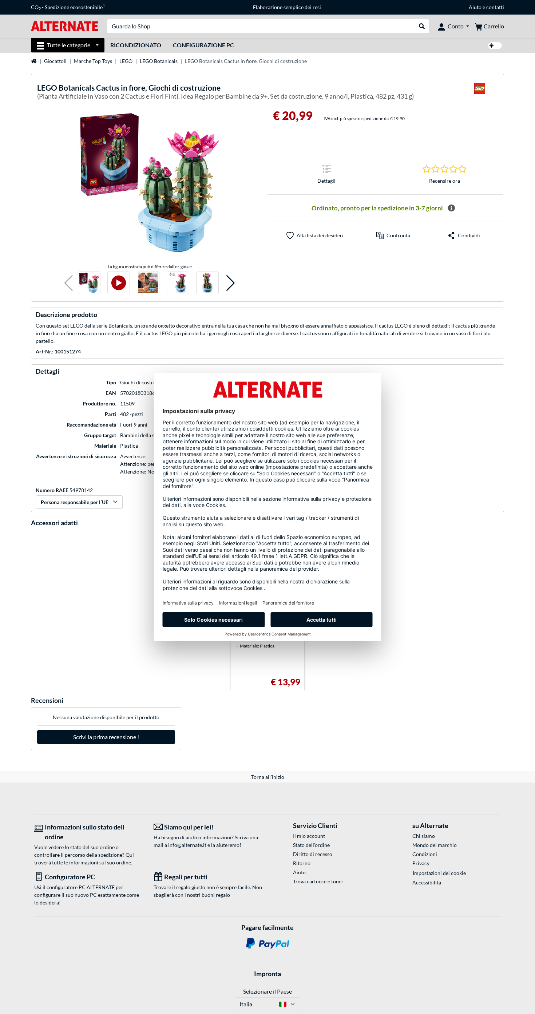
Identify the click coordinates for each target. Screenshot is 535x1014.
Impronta (267, 974)
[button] (69, 283)
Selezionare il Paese (267, 991)
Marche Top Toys (93, 61)
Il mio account (309, 836)
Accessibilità (426, 882)
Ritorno (301, 863)
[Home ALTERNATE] (64, 26)
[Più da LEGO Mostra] (479, 93)
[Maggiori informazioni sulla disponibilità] (451, 208)
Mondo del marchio (434, 845)
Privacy (420, 863)
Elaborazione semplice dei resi (287, 7)
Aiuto (475, 7)
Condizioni (424, 854)
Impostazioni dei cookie (439, 873)
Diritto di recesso (312, 854)
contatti (495, 7)
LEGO (125, 61)
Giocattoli (55, 61)
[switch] (495, 45)
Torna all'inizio (267, 777)
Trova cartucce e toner (318, 881)
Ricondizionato (135, 44)
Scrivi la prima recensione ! (106, 736)
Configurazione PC (203, 44)
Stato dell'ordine (311, 845)
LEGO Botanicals (159, 61)
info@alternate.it (187, 845)
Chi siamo (423, 836)
